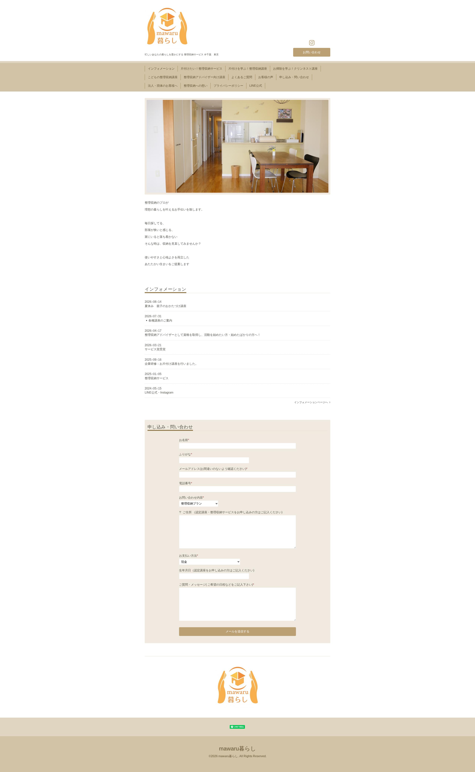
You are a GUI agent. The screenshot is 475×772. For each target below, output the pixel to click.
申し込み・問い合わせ (294, 77)
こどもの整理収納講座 (163, 77)
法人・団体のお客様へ (163, 85)
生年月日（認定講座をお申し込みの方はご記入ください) (216, 570)
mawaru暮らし (237, 748)
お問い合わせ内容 (191, 497)
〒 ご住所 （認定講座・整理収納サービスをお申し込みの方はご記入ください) (230, 512)
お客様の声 (265, 77)
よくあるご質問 (241, 77)
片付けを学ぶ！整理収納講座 (247, 68)
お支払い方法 (188, 555)
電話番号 (185, 483)
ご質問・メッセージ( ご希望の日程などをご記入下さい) (216, 584)
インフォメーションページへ (311, 402)
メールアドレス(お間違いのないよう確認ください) (213, 468)
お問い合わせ (312, 52)
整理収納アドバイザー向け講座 (204, 77)
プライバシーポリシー (228, 85)
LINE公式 (255, 85)
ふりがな (185, 454)
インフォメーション (161, 68)
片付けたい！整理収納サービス (201, 68)
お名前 (184, 440)
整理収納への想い (195, 85)
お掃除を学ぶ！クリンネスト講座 (295, 68)
